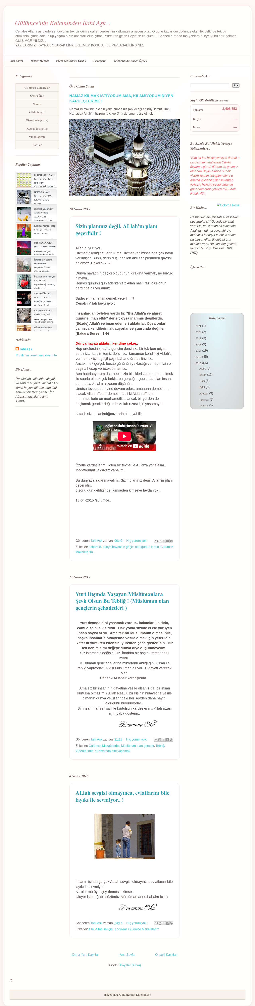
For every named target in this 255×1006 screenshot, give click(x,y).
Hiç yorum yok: (137, 540)
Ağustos (204, 393)
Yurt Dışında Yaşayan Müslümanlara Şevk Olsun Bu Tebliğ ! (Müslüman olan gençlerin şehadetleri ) (122, 601)
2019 (199, 338)
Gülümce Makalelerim (104, 745)
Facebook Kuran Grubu (71, 61)
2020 (199, 332)
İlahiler (37, 145)
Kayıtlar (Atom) (130, 965)
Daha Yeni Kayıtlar (85, 954)
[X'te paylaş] (164, 541)
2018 (199, 344)
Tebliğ (160, 745)
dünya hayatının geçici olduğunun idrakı (131, 547)
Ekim (202, 381)
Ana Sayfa (16, 61)
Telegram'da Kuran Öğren (130, 61)
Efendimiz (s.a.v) (37, 120)
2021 (199, 326)
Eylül (202, 387)
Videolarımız (84, 751)
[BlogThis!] (160, 541)
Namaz (37, 104)
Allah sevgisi (104, 929)
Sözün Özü (37, 96)
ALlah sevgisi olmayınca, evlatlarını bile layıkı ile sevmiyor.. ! (122, 796)
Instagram (100, 61)
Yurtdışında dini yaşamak (112, 751)
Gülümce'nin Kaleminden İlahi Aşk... (63, 22)
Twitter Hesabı (39, 61)
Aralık (202, 368)
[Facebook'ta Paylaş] (168, 541)
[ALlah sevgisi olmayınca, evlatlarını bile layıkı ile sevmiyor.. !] (125, 912)
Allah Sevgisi (37, 112)
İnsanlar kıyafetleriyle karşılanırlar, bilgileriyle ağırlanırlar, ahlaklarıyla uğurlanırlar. (44, 284)
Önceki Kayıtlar (166, 954)
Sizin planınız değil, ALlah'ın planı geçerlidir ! (116, 229)
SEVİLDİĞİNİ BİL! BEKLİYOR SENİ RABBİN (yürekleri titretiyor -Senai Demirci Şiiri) (43, 301)
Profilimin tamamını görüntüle (36, 355)
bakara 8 (95, 547)
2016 (199, 357)
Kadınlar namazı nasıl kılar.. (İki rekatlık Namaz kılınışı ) (44, 230)
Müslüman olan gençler (137, 745)
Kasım (203, 375)
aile (91, 929)
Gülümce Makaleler (37, 87)
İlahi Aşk (26, 349)
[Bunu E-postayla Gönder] (156, 541)
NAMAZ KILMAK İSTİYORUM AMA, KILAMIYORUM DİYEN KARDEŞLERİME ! (43, 199)
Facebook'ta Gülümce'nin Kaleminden (127, 994)
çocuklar (121, 929)
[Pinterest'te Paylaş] (171, 541)
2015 (199, 363)
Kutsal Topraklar (37, 128)
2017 (199, 350)
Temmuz (204, 399)
